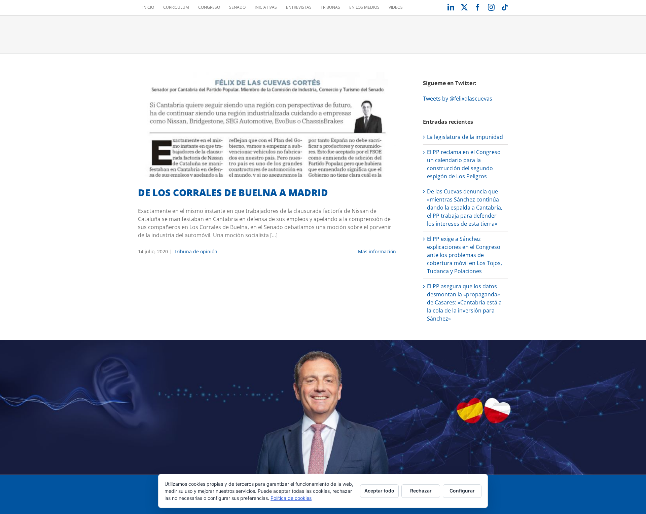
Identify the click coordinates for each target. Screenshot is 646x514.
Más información (377, 251)
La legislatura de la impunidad (465, 137)
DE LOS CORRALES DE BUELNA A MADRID (259, 114)
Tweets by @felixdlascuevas (457, 98)
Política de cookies (291, 498)
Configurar (462, 490)
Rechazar (421, 490)
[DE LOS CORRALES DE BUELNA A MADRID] (267, 124)
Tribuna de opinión (267, 137)
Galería (275, 114)
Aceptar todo (379, 490)
